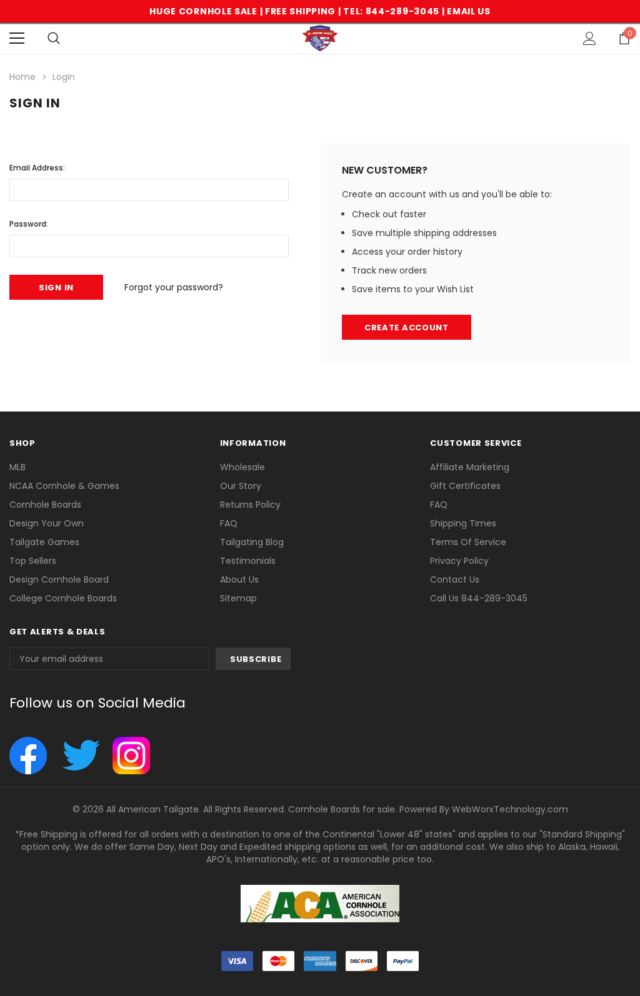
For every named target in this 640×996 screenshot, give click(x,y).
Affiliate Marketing (469, 467)
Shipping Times (463, 523)
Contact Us (454, 579)
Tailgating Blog (252, 542)
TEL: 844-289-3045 (391, 11)
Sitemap (238, 598)
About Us (239, 579)
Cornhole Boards (45, 504)
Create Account (406, 327)
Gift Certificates (465, 486)
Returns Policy (250, 504)
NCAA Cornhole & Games (64, 486)
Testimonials (248, 561)
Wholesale (242, 467)
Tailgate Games (44, 542)
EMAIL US (469, 11)
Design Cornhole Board (59, 579)
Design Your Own (46, 523)
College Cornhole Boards (63, 598)
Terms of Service (468, 542)
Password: (28, 224)
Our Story (240, 486)
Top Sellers (32, 561)
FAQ (229, 523)
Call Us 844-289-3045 (479, 598)
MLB (17, 467)
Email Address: (37, 167)
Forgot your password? (173, 287)
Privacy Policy (459, 561)
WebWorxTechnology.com (510, 809)
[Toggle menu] (16, 38)
